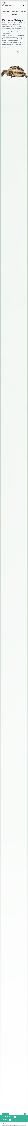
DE (2, 2)
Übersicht (5, 1113)
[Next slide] (25, 1114)
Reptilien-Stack (15, 1113)
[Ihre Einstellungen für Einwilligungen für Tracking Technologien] (14, 1123)
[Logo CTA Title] (6, 5)
